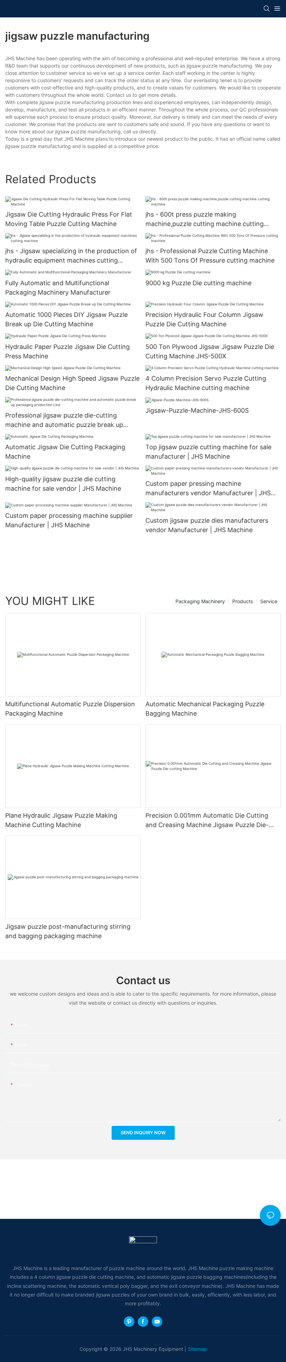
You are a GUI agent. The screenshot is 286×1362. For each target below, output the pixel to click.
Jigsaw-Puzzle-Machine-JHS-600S (197, 410)
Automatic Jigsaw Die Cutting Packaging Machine (65, 451)
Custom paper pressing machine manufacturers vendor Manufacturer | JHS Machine (208, 489)
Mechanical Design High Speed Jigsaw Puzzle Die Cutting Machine (72, 383)
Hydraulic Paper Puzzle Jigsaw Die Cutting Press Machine (67, 351)
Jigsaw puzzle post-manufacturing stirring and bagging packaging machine (67, 931)
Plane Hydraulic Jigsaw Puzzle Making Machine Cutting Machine (61, 820)
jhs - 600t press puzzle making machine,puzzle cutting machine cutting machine (204, 219)
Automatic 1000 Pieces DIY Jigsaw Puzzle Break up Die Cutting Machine (66, 319)
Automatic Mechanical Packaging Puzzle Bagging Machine (204, 708)
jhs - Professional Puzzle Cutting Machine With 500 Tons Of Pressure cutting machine (209, 255)
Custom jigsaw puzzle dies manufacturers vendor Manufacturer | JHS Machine (206, 525)
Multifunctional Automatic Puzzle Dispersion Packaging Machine (70, 708)
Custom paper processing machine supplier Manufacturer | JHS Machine (69, 520)
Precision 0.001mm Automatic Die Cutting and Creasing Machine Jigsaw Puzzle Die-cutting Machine (207, 821)
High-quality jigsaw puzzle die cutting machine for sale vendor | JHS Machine (63, 483)
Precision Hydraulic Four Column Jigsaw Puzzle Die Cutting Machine (204, 319)
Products (242, 601)
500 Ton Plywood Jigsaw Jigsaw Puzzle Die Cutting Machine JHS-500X (209, 351)
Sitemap (197, 1349)
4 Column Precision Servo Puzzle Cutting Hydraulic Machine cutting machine (205, 383)
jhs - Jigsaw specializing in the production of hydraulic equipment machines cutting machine (71, 256)
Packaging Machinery (200, 601)
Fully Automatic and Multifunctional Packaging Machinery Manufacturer (58, 287)
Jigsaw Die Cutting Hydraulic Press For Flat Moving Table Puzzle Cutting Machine (68, 219)
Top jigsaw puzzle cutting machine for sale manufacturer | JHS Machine (208, 451)
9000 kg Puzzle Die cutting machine (198, 283)
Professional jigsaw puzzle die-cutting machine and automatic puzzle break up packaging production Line (64, 420)
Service (268, 601)
